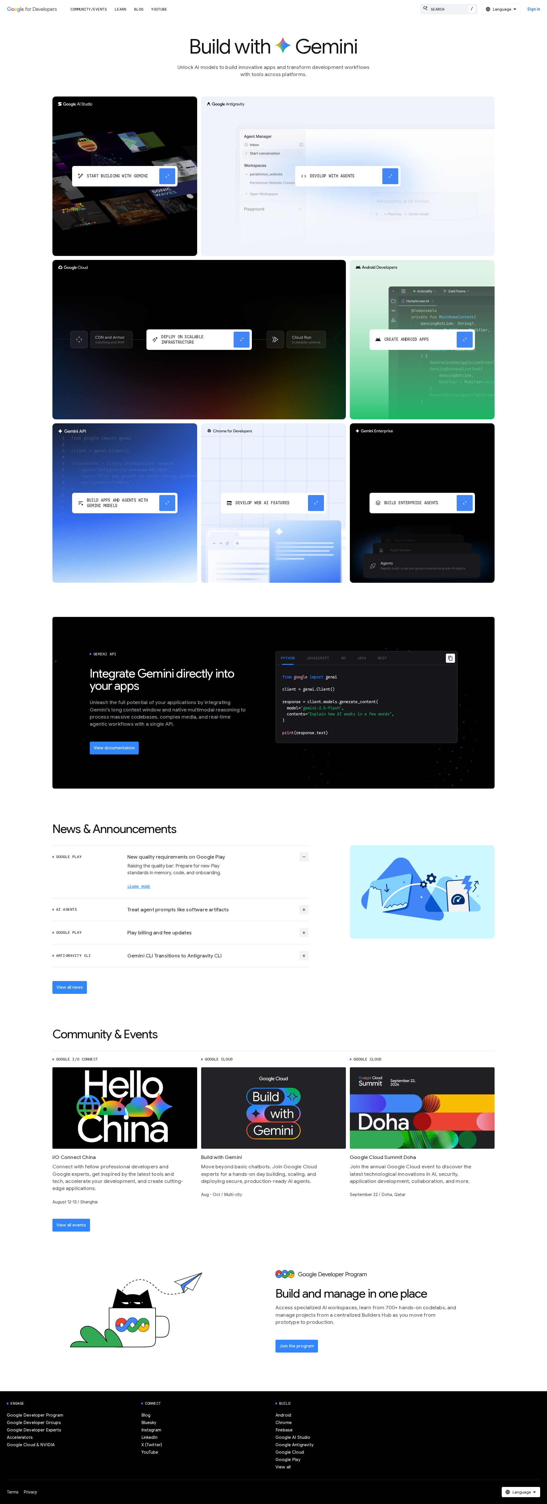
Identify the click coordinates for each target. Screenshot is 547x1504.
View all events (71, 1225)
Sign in (533, 9)
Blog (138, 9)
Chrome (283, 1422)
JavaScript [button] (318, 658)
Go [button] (343, 658)
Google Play (288, 1459)
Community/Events (88, 9)
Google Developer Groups (34, 1422)
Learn (120, 9)
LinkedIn (149, 1437)
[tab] (288, 658)
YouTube (159, 9)
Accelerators (20, 1437)
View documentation (114, 747)
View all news (69, 987)
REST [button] (382, 658)
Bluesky (149, 1422)
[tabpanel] (366, 704)
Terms (13, 1492)
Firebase (284, 1430)
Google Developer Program (35, 1415)
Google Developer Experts (34, 1430)
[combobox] (449, 9)
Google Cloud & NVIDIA (31, 1444)
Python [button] (288, 658)
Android (283, 1415)
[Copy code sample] (450, 658)
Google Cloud (289, 1452)
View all (283, 1467)
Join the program (296, 1346)
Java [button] (361, 658)
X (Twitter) (151, 1444)
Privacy (30, 1492)
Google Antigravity (294, 1444)
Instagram (151, 1430)
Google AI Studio (293, 1437)
